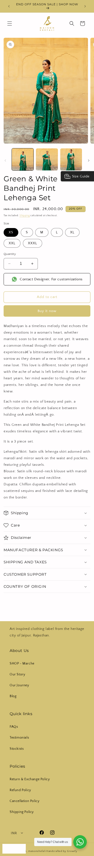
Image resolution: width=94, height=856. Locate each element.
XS (11, 232)
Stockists (17, 749)
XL (72, 232)
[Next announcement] (85, 6)
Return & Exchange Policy (30, 779)
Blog (13, 696)
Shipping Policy (22, 812)
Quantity (10, 254)
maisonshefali (37, 851)
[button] (9, 23)
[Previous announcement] (9, 6)
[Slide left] (5, 160)
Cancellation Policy (24, 801)
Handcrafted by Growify (61, 851)
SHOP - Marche (22, 663)
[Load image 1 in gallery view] (23, 159)
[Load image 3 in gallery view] (71, 159)
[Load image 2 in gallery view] (47, 159)
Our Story (17, 674)
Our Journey (19, 685)
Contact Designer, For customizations (51, 279)
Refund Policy (20, 790)
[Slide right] (88, 160)
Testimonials (19, 738)
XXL (12, 243)
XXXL (32, 243)
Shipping (25, 215)
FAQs (14, 727)
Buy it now (47, 311)
